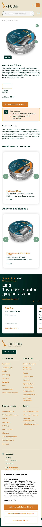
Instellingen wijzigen (21, 520)
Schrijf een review (29, 395)
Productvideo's (28, 377)
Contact (5, 444)
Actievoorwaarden (9, 437)
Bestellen (5, 419)
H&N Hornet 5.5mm (13, 20)
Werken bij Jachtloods (27, 368)
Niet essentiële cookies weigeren (21, 513)
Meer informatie (10, 500)
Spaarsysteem (8, 440)
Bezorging (6, 422)
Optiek (5, 371)
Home (4, 20)
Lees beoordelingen (10, 299)
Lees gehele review (12, 328)
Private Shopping (29, 364)
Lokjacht (5, 382)
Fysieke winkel (28, 391)
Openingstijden (28, 384)
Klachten (5, 433)
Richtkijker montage (30, 424)
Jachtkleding (7, 367)
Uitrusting (6, 375)
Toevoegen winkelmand (16, 104)
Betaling (5, 426)
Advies (25, 373)
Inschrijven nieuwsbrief (27, 399)
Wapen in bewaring (30, 415)
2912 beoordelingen (9, 281)
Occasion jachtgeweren (28, 419)
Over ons (26, 380)
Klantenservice (8, 411)
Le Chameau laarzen (10, 393)
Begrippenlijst (7, 389)
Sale (4, 386)
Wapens (5, 378)
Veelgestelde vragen (10, 415)
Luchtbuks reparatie (30, 411)
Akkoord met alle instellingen (21, 507)
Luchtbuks (6, 364)
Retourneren (7, 429)
